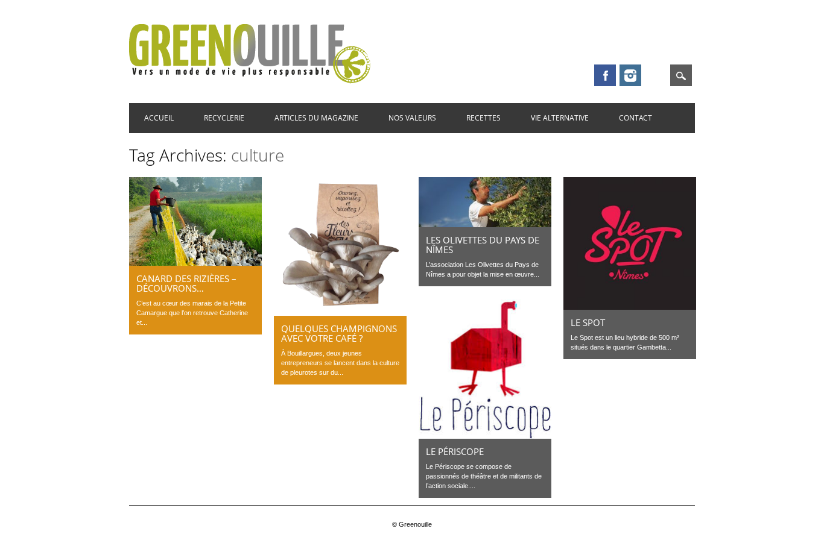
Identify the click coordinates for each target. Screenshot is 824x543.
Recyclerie (224, 118)
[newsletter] (656, 75)
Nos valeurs (412, 118)
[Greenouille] (249, 81)
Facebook (605, 75)
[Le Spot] (629, 307)
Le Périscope (455, 451)
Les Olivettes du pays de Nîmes (482, 245)
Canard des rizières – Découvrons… (186, 283)
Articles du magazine (316, 118)
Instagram (630, 75)
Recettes (483, 118)
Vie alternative (560, 118)
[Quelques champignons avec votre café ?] (340, 313)
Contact (635, 118)
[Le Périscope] (485, 436)
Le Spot (588, 322)
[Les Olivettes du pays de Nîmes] (485, 224)
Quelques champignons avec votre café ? (339, 333)
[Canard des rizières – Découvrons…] (195, 263)
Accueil (159, 118)
